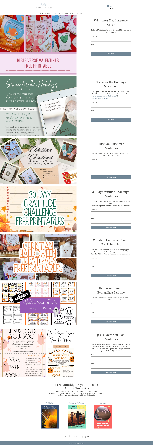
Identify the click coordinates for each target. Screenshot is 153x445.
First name (94, 36)
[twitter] (85, 437)
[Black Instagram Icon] (113, 9)
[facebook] (110, 9)
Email (92, 44)
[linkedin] (88, 437)
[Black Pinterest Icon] (116, 9)
